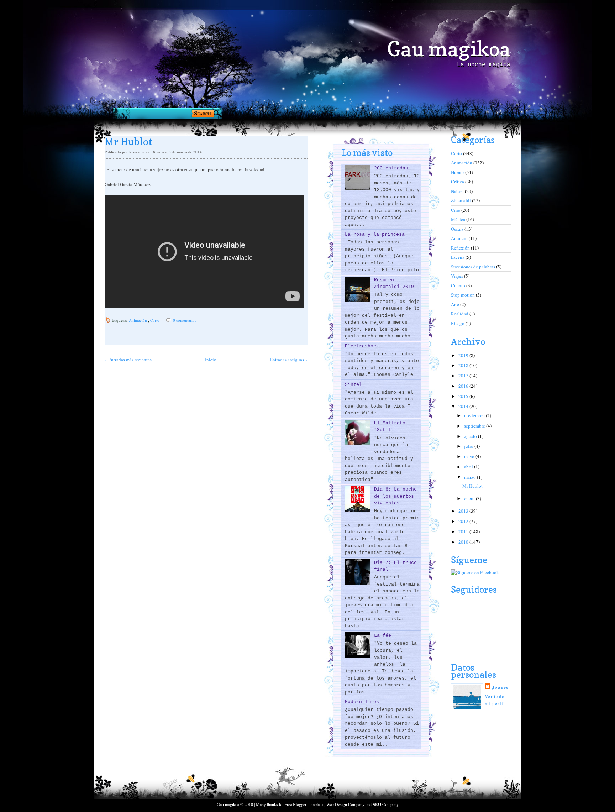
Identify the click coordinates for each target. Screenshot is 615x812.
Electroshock (362, 346)
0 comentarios (184, 320)
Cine (456, 210)
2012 (463, 521)
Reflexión (461, 248)
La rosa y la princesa (375, 234)
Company (386, 804)
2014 (463, 406)
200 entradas (391, 168)
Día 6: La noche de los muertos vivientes (395, 496)
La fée (382, 635)
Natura (458, 191)
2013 (463, 511)
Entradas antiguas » (289, 359)
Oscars (457, 229)
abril (469, 466)
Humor (458, 172)
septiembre (475, 426)
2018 (463, 365)
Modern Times (362, 701)
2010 (463, 542)
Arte (455, 304)
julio (469, 446)
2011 (463, 531)
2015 (463, 396)
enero (470, 498)
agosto (471, 436)
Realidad (460, 313)
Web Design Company (345, 804)
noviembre (475, 415)
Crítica (458, 181)
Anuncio (460, 238)
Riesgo (458, 323)
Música (458, 219)
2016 (463, 386)
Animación (138, 320)
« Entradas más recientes (128, 359)
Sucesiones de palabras (473, 266)
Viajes (457, 276)
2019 (463, 355)
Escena (458, 257)
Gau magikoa (448, 48)
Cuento (458, 285)
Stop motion (463, 295)
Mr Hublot (128, 141)
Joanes (500, 686)
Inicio (210, 359)
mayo (469, 456)
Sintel (353, 384)
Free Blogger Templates (304, 804)
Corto (155, 320)
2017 (463, 375)
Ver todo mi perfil (495, 700)
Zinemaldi (461, 200)
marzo (470, 477)
